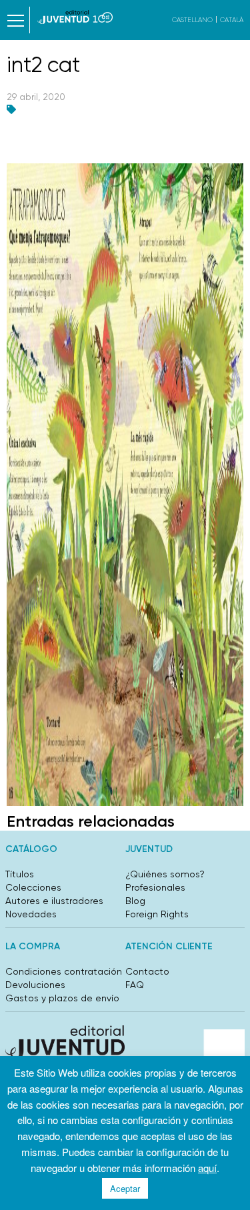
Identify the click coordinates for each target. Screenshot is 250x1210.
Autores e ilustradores (54, 900)
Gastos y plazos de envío (62, 998)
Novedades (31, 914)
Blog (135, 900)
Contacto (147, 971)
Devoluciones (35, 984)
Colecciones (33, 887)
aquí (207, 1168)
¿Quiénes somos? (165, 874)
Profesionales (155, 887)
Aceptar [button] (125, 1188)
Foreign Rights (157, 914)
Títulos (19, 874)
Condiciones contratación (63, 971)
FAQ (134, 984)
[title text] (75, 17)
